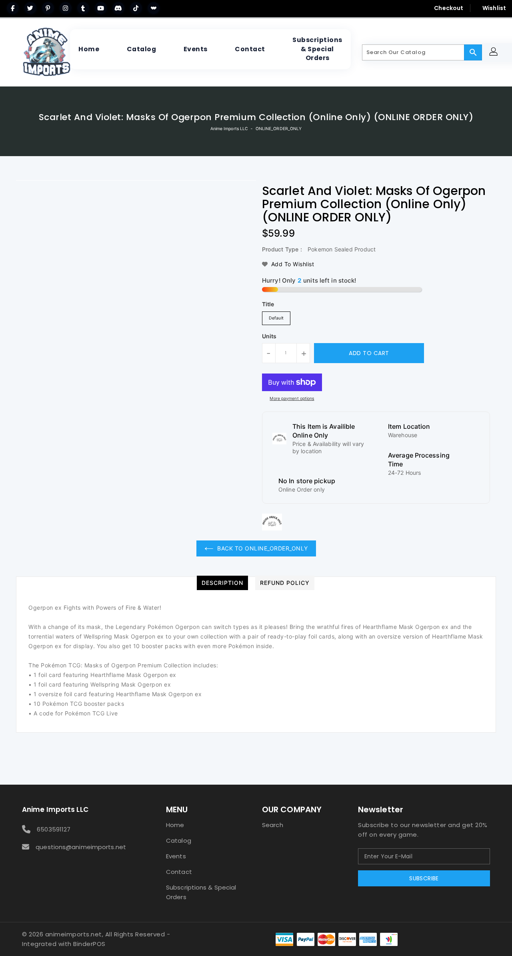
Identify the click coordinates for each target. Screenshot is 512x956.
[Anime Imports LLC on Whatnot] (154, 8)
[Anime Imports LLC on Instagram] (66, 8)
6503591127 (53, 829)
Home (175, 825)
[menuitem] (89, 49)
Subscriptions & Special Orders (201, 892)
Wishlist (494, 8)
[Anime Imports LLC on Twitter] (30, 8)
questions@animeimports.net (81, 847)
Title (268, 304)
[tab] (222, 583)
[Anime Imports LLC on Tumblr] (83, 8)
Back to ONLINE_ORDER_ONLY (262, 548)
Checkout (448, 8)
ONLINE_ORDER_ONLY (279, 128)
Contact (179, 872)
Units (269, 336)
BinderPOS (89, 944)
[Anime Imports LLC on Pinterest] (48, 8)
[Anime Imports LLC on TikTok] (136, 8)
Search (272, 825)
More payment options (292, 398)
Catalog (178, 840)
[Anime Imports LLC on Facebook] (13, 8)
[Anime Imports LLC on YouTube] (101, 8)
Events (176, 856)
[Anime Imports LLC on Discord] (118, 8)
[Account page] (495, 52)
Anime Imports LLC (229, 128)
